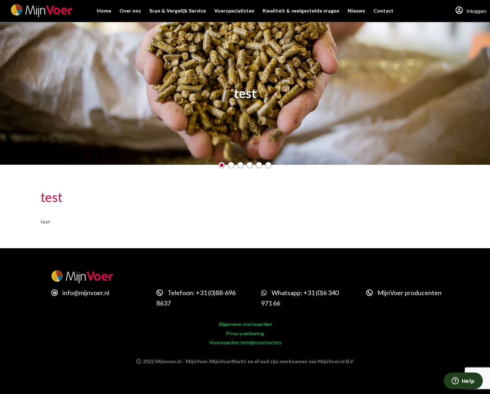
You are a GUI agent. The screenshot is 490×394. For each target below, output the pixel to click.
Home (104, 11)
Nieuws (356, 11)
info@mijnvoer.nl (85, 293)
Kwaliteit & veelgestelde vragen (301, 11)
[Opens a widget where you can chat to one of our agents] (463, 381)
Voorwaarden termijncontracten (245, 342)
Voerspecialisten (234, 11)
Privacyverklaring (245, 333)
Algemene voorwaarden (245, 324)
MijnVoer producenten (409, 293)
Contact (383, 11)
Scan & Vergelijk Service (177, 11)
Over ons (130, 11)
